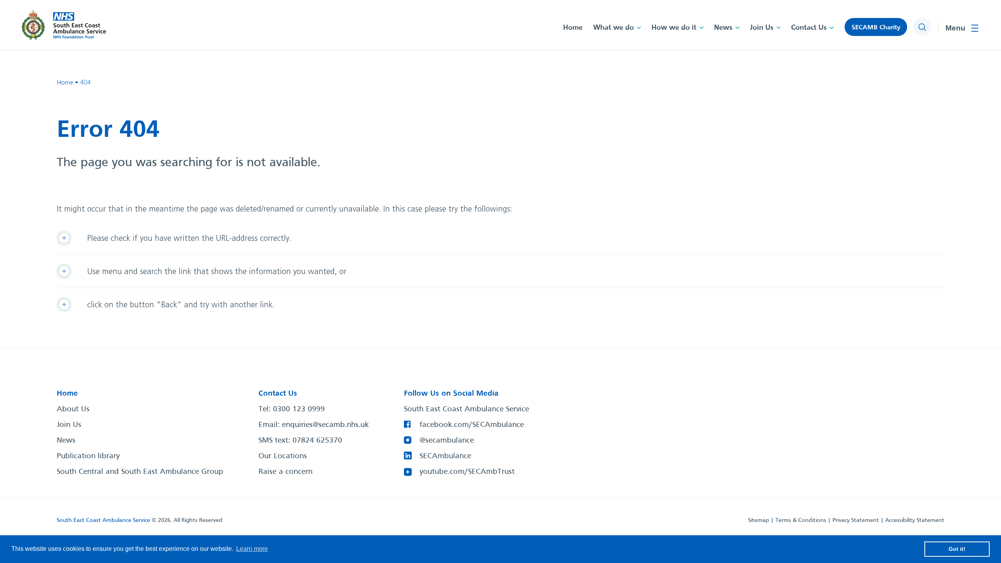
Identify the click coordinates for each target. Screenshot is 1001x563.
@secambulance (447, 440)
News (723, 27)
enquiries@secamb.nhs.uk (325, 425)
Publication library (88, 456)
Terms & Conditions (800, 520)
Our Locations (282, 456)
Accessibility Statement (914, 520)
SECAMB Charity (876, 27)
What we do (613, 27)
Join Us (761, 27)
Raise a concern (285, 471)
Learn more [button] (252, 548)
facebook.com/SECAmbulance (472, 425)
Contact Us (809, 27)
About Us (73, 409)
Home (573, 27)
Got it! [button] (957, 549)
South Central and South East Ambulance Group (140, 471)
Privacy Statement (855, 520)
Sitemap (758, 520)
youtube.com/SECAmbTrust (467, 471)
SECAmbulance (445, 456)
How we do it (673, 27)
